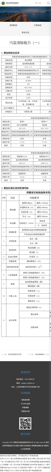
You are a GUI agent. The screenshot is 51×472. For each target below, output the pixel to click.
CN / (37, 3)
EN (40, 3)
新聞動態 (13, 25)
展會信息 (25, 32)
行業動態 (37, 25)
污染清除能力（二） (42, 354)
